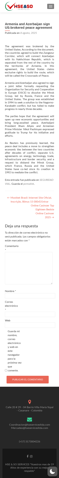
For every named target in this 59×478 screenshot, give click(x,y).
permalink (28, 184)
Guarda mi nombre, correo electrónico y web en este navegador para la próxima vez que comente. (14, 351)
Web (7, 320)
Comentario (12, 248)
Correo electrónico (11, 306)
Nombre (10, 291)
